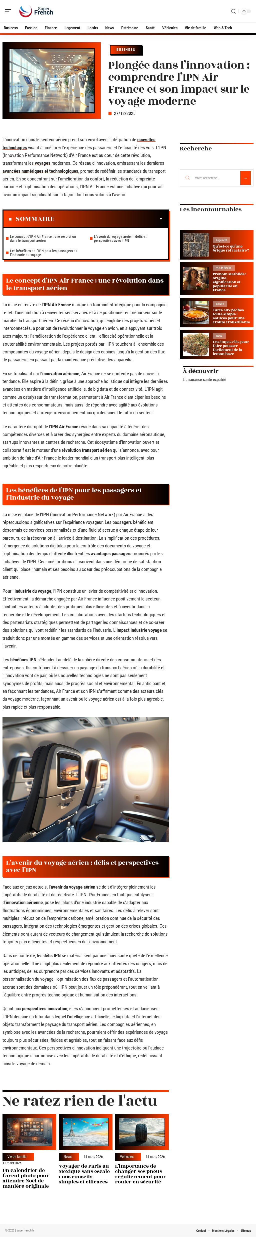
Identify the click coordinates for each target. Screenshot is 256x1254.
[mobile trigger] (9, 11)
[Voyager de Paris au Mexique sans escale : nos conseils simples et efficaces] (85, 1132)
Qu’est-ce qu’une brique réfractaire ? (231, 248)
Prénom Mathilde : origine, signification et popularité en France (229, 282)
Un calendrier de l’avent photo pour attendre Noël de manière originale (25, 1178)
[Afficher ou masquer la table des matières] (108, 219)
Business (126, 50)
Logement (221, 240)
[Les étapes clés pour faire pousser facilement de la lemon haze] (196, 344)
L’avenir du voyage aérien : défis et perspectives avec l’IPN (120, 239)
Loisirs (220, 303)
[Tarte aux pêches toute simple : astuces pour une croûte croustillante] (196, 312)
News (68, 1157)
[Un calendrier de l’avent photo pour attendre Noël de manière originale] (29, 1132)
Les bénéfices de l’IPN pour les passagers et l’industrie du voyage (43, 253)
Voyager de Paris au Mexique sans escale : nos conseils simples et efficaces (84, 1173)
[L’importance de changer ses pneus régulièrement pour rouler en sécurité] (141, 1132)
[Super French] (36, 11)
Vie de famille (17, 1157)
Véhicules (127, 1157)
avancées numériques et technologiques (40, 171)
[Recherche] (233, 11)
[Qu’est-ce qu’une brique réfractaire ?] (196, 245)
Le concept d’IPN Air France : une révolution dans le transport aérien (43, 239)
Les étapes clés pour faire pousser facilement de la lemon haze (231, 348)
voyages (42, 163)
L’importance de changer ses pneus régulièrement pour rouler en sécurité (140, 1173)
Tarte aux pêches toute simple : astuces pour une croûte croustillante (231, 316)
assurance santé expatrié (206, 379)
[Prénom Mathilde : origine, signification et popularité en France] (196, 278)
